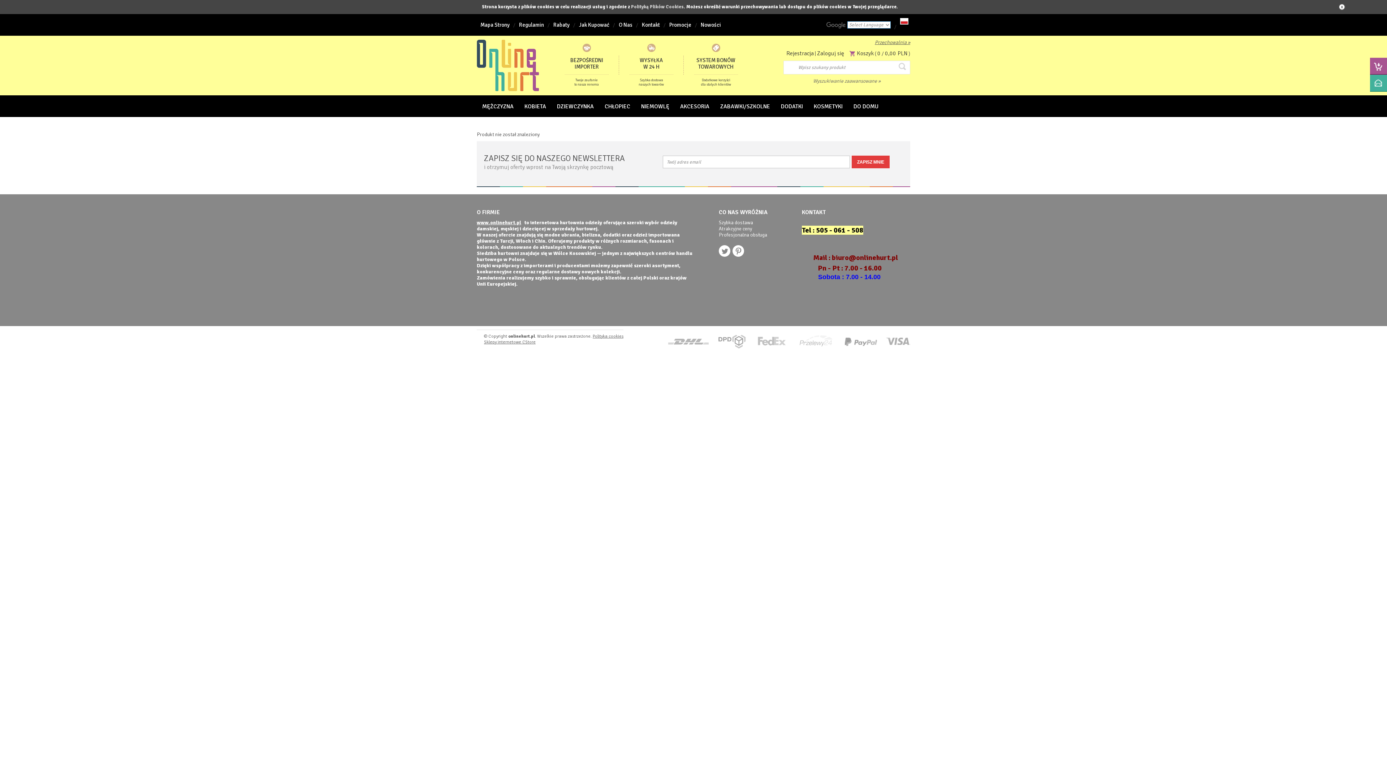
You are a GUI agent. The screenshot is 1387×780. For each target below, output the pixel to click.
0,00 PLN (896, 53)
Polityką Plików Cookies (657, 7)
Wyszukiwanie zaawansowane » (847, 81)
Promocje (680, 25)
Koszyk (865, 53)
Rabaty (561, 25)
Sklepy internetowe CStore (510, 342)
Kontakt (651, 25)
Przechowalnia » (892, 42)
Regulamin (531, 25)
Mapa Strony (495, 25)
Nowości (711, 25)
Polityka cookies (608, 336)
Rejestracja (800, 53)
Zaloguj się (830, 53)
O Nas (625, 25)
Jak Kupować (594, 25)
